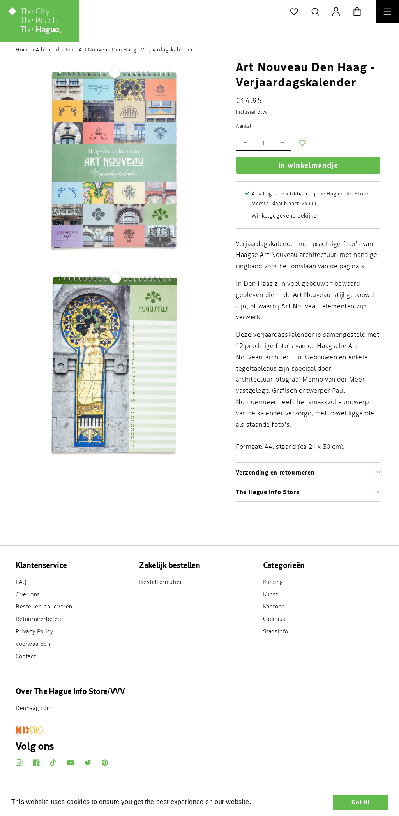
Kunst (270, 594)
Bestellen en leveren (44, 606)
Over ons (28, 594)
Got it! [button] (360, 802)
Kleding (273, 582)
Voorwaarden (33, 643)
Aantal (243, 125)
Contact (26, 656)
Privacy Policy (34, 631)
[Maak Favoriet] (302, 143)
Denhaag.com (34, 708)
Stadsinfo (275, 631)
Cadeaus (274, 619)
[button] (315, 11)
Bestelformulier (160, 582)
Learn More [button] (271, 801)
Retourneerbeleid (39, 619)
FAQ (21, 582)
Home (23, 49)
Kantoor (273, 606)
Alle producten (54, 49)
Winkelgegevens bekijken (286, 215)
